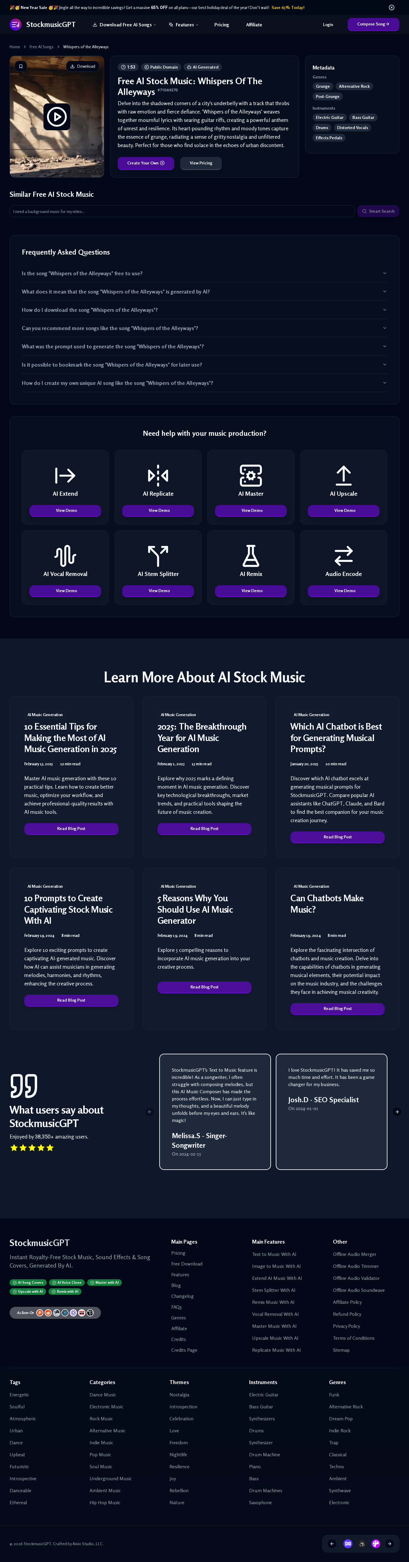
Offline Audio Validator (356, 1278)
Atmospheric (23, 1419)
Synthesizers (262, 1419)
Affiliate (254, 25)
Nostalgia (179, 1395)
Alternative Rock (346, 1407)
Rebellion (179, 1490)
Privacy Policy (346, 1326)
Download (86, 66)
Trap (333, 1442)
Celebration (181, 1419)
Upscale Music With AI (275, 1338)
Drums (256, 1431)
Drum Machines (265, 1490)
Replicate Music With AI (276, 1350)
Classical (337, 1454)
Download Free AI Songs (126, 25)
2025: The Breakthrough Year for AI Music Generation (202, 737)
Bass (254, 1478)
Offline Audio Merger (354, 1254)
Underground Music (111, 1478)
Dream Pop (341, 1419)
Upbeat (17, 1454)
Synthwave (340, 1490)
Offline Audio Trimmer (356, 1266)
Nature (176, 1502)
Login (328, 24)
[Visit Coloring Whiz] (373, 1543)
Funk (334, 1395)
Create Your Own (143, 162)
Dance (16, 1442)
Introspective (23, 1478)
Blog (176, 1285)
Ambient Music (105, 1490)
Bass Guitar (261, 1407)
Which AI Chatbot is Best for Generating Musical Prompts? (336, 737)
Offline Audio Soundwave (359, 1290)
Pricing (221, 25)
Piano (255, 1466)
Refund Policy (347, 1314)
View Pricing (201, 162)
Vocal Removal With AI (275, 1314)
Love (174, 1431)
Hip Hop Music (105, 1502)
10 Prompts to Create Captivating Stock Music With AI (68, 909)
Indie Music (101, 1442)
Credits (178, 1339)
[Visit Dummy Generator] (346, 1543)
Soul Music (101, 1466)
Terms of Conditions (354, 1338)
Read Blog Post (71, 828)
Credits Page (184, 1350)
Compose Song (371, 23)
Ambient (338, 1478)
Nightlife (178, 1454)
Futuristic (19, 1466)
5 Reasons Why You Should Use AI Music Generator (195, 909)
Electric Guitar (263, 1395)
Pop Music (100, 1454)
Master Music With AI (274, 1326)
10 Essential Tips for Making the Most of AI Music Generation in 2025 (70, 737)
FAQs (176, 1307)
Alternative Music (107, 1431)
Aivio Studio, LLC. (88, 1543)
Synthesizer (261, 1442)
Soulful (17, 1407)
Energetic (19, 1395)
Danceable (20, 1490)
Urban (16, 1431)
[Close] (391, 7)
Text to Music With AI (274, 1254)
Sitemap (341, 1350)
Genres (178, 1318)
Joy (172, 1478)
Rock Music (101, 1419)
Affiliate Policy (347, 1302)
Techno (336, 1466)
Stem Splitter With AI (274, 1290)
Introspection (183, 1407)
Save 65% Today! (288, 7)
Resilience (179, 1466)
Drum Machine (264, 1454)
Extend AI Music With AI (277, 1278)
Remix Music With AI (273, 1302)
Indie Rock (340, 1431)
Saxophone (260, 1502)
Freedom (178, 1442)
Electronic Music (106, 1407)
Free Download (186, 1264)
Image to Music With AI (276, 1266)
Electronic (339, 1502)
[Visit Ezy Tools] (360, 1543)
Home (15, 46)
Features (185, 25)
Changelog (182, 1296)
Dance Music (103, 1395)
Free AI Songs (42, 46)
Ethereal (18, 1502)
